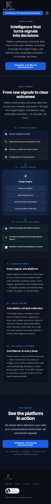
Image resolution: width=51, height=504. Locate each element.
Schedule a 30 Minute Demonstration (25, 66)
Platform (8, 484)
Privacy (36, 484)
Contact (26, 484)
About (17, 484)
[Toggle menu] (47, 13)
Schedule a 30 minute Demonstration (22, 13)
